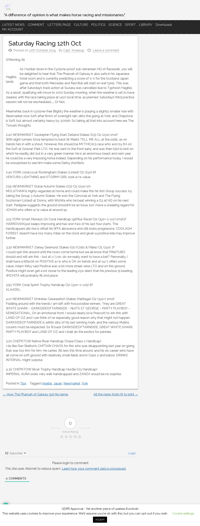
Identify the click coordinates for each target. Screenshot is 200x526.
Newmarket (71, 383)
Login (132, 453)
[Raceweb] (8, 10)
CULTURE (81, 25)
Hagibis (46, 383)
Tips (23, 383)
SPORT (130, 25)
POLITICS (98, 25)
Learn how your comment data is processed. (94, 468)
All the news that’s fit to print (116, 394)
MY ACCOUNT (12, 29)
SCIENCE (115, 25)
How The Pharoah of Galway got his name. (35, 394)
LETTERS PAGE (59, 25)
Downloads (163, 25)
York (84, 383)
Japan (58, 383)
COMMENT (36, 25)
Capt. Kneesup (73, 50)
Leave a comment (106, 50)
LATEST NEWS (13, 25)
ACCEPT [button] (100, 519)
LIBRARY (145, 25)
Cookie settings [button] (183, 513)
